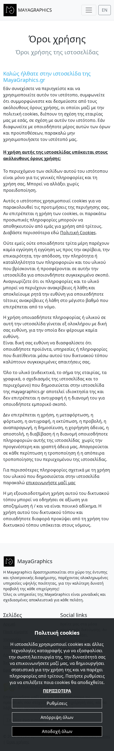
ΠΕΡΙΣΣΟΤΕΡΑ (57, 691)
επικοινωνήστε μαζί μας (51, 483)
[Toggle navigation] (88, 10)
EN (104, 10)
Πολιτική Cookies (78, 232)
